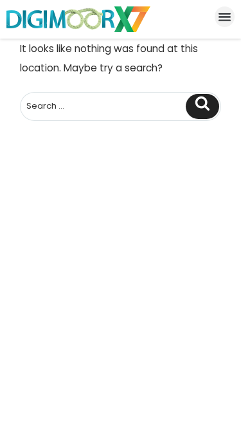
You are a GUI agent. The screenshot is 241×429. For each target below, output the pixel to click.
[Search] (202, 106)
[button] (225, 16)
